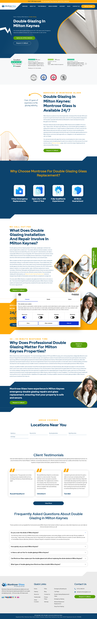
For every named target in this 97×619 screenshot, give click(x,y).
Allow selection (48, 323)
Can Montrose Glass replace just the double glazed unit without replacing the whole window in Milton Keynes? (46, 558)
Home (14, 16)
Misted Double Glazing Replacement (34, 274)
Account (62, 6)
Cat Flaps (56, 591)
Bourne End (33, 433)
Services (24, 6)
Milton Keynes (25, 16)
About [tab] (69, 299)
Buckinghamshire (53, 433)
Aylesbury (12, 433)
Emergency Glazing (59, 599)
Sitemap (46, 601)
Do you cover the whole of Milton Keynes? (25, 533)
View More (48, 503)
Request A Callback (22, 43)
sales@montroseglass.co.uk (84, 592)
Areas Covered (52, 6)
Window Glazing (56, 143)
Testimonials (42, 6)
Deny (28, 323)
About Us (32, 6)
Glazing (19, 16)
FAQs (45, 588)
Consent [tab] (27, 299)
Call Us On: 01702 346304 (24, 38)
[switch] (40, 317)
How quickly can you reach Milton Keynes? (24, 546)
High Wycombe (72, 433)
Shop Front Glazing (59, 606)
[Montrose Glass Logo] (9, 6)
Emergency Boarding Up (60, 588)
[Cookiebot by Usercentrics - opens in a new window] (72, 295)
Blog (68, 6)
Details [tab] (48, 299)
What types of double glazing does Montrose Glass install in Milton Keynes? (35, 564)
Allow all (69, 323)
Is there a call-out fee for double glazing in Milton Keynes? (30, 552)
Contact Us (76, 6)
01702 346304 (80, 588)
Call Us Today (88, 6)
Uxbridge (12, 436)
